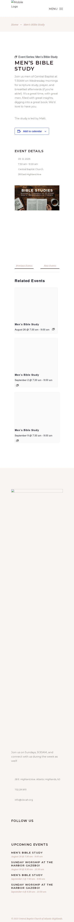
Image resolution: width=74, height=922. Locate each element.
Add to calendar (32, 131)
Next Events (50, 265)
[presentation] (36, 304)
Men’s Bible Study (27, 324)
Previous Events (24, 265)
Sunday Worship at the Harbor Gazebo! (32, 864)
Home (14, 24)
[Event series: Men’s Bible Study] (53, 329)
